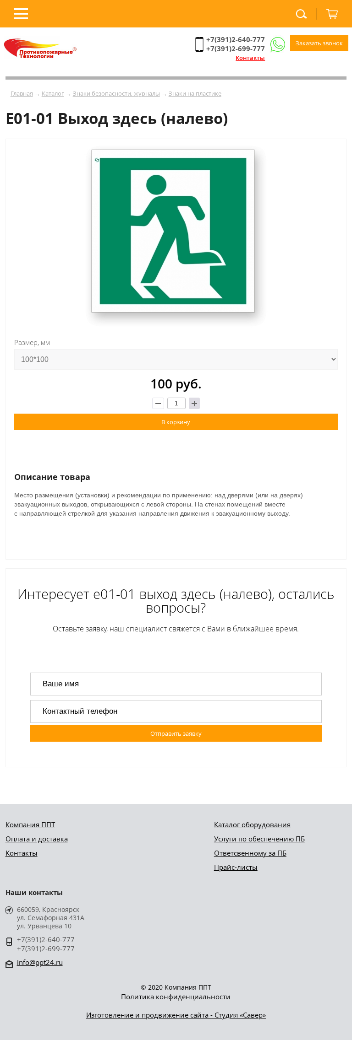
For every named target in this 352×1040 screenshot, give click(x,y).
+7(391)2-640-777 (235, 39)
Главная (22, 93)
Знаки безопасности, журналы (116, 93)
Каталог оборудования (252, 824)
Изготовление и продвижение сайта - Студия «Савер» (176, 1014)
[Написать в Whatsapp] (278, 44)
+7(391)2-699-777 (235, 48)
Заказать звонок (319, 43)
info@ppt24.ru (40, 962)
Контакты (250, 58)
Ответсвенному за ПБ (250, 852)
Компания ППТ (30, 824)
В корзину (175, 422)
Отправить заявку (176, 733)
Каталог (53, 93)
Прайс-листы (236, 867)
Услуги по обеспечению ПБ (259, 838)
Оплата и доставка (37, 838)
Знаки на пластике (195, 93)
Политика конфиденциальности (176, 996)
